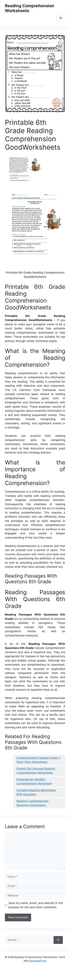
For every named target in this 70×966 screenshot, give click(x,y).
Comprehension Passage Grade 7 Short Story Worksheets (38, 760)
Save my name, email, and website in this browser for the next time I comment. (35, 905)
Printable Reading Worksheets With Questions (36, 792)
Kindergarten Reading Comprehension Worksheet (34, 781)
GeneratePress (38, 960)
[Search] (58, 940)
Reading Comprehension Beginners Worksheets (32, 803)
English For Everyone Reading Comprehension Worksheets (35, 770)
